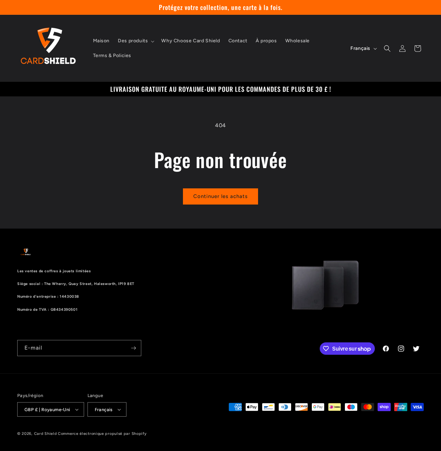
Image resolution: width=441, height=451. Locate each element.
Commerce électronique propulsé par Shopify (102, 433)
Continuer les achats (220, 196)
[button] (135, 41)
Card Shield (45, 433)
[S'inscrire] (133, 348)
